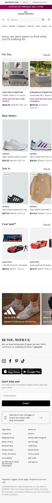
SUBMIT (26, 403)
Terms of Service (9, 454)
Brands (12, 26)
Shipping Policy (8, 438)
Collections (32, 446)
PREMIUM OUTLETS (39, 2)
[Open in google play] (32, 373)
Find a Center (33, 454)
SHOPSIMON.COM (11, 2)
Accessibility (7, 458)
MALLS (25, 2)
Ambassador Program (37, 438)
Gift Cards (32, 458)
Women (30, 26)
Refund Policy (7, 446)
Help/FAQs (6, 429)
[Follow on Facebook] (10, 362)
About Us (32, 429)
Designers (21, 26)
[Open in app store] (12, 373)
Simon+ (31, 433)
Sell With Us (33, 462)
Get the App (33, 442)
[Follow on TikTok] (23, 362)
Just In (5, 26)
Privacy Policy (7, 450)
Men (38, 26)
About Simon (33, 450)
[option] (16, 83)
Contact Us (6, 433)
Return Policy (7, 442)
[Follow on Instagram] (4, 362)
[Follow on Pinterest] (17, 362)
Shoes (44, 26)
